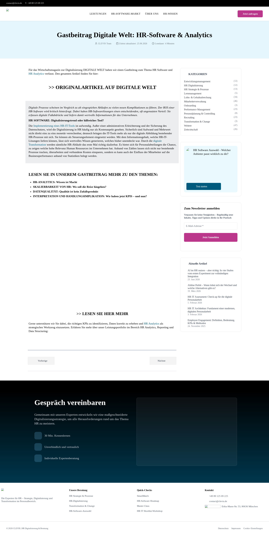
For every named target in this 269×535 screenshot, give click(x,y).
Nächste (162, 360)
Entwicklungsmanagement (197, 81)
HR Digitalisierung (193, 85)
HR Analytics (36, 73)
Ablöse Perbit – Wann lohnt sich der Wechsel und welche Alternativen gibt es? (212, 286)
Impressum (236, 528)
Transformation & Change (197, 121)
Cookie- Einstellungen (253, 528)
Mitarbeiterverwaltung (195, 101)
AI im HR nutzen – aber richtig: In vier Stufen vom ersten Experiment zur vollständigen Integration (210, 273)
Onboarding (190, 105)
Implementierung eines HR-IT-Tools (54, 125)
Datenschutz (223, 528)
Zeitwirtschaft (191, 129)
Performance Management (197, 109)
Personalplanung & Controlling (199, 113)
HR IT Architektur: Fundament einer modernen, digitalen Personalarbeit (211, 310)
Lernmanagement (192, 93)
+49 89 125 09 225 (218, 496)
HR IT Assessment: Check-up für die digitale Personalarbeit (210, 298)
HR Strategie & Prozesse (196, 89)
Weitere (188, 125)
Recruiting (189, 117)
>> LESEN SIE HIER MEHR (102, 313)
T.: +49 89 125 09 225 (34, 3)
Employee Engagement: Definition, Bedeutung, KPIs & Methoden (211, 321)
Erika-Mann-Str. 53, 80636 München (240, 506)
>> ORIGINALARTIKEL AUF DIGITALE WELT (102, 87)
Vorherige (42, 360)
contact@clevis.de (14, 3)
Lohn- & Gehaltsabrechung (197, 97)
